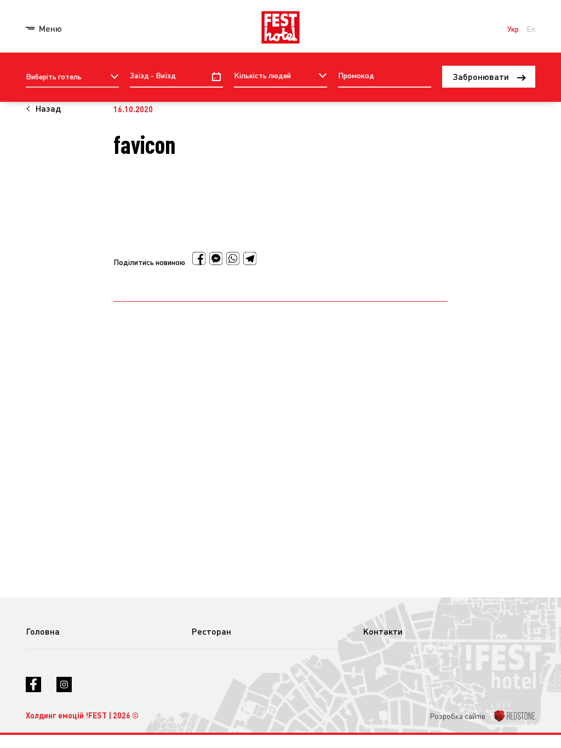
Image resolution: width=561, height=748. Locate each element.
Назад (48, 108)
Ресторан (211, 631)
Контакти (383, 631)
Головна (43, 631)
